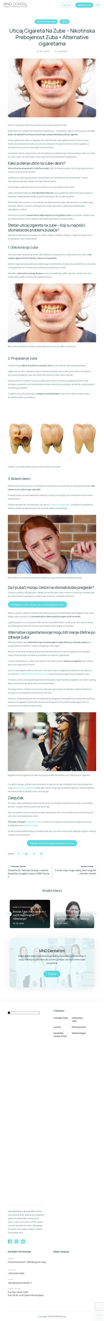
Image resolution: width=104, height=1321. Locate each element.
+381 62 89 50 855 (16, 1273)
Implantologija (78, 1033)
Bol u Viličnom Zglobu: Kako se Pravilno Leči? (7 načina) (73, 916)
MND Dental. (60, 1316)
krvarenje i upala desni (60, 504)
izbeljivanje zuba (34, 821)
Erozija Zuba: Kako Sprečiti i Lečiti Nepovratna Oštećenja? (29, 915)
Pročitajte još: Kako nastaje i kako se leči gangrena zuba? (37, 604)
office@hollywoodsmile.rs (20, 1282)
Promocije (66, 5)
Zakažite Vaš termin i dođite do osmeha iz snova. (52, 843)
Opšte (64, 21)
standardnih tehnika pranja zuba (33, 674)
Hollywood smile (31, 825)
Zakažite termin (84, 5)
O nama (52, 973)
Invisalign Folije (61, 1017)
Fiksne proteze (79, 1027)
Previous (9, 913)
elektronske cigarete (23, 787)
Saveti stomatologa (46, 21)
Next (94, 913)
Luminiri (57, 1027)
